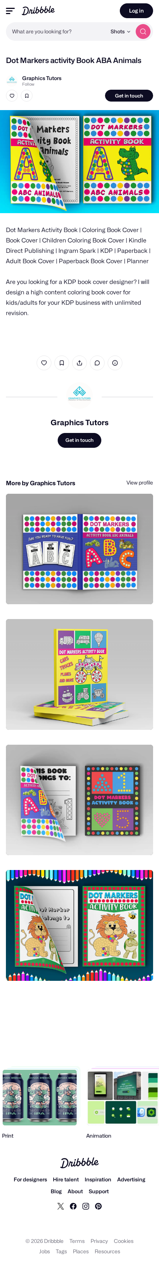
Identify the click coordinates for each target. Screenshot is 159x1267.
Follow (28, 84)
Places (81, 1251)
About (75, 1191)
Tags (61, 1251)
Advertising (131, 1179)
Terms (77, 1241)
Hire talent (66, 1179)
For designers (30, 1179)
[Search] (143, 31)
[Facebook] (73, 1206)
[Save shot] (27, 96)
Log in (136, 10)
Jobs (44, 1251)
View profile (139, 482)
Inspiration (98, 1179)
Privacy (99, 1241)
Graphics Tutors (41, 78)
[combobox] (56, 31)
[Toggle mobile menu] (10, 11)
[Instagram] (85, 1206)
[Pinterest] (98, 1206)
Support (99, 1191)
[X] (60, 1206)
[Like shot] (12, 96)
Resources (107, 1251)
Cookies (123, 1241)
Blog (56, 1191)
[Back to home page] (38, 10)
